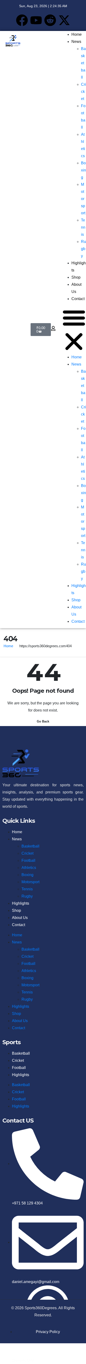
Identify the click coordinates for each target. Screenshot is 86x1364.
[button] (74, 330)
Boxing (83, 170)
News (76, 42)
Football (28, 860)
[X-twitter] (64, 20)
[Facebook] (22, 20)
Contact (78, 299)
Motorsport (83, 198)
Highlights (20, 903)
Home (76, 34)
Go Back (43, 721)
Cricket (83, 91)
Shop (76, 277)
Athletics (29, 868)
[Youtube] (36, 20)
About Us (20, 918)
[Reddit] (50, 20)
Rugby (83, 249)
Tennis (83, 227)
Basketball (83, 63)
